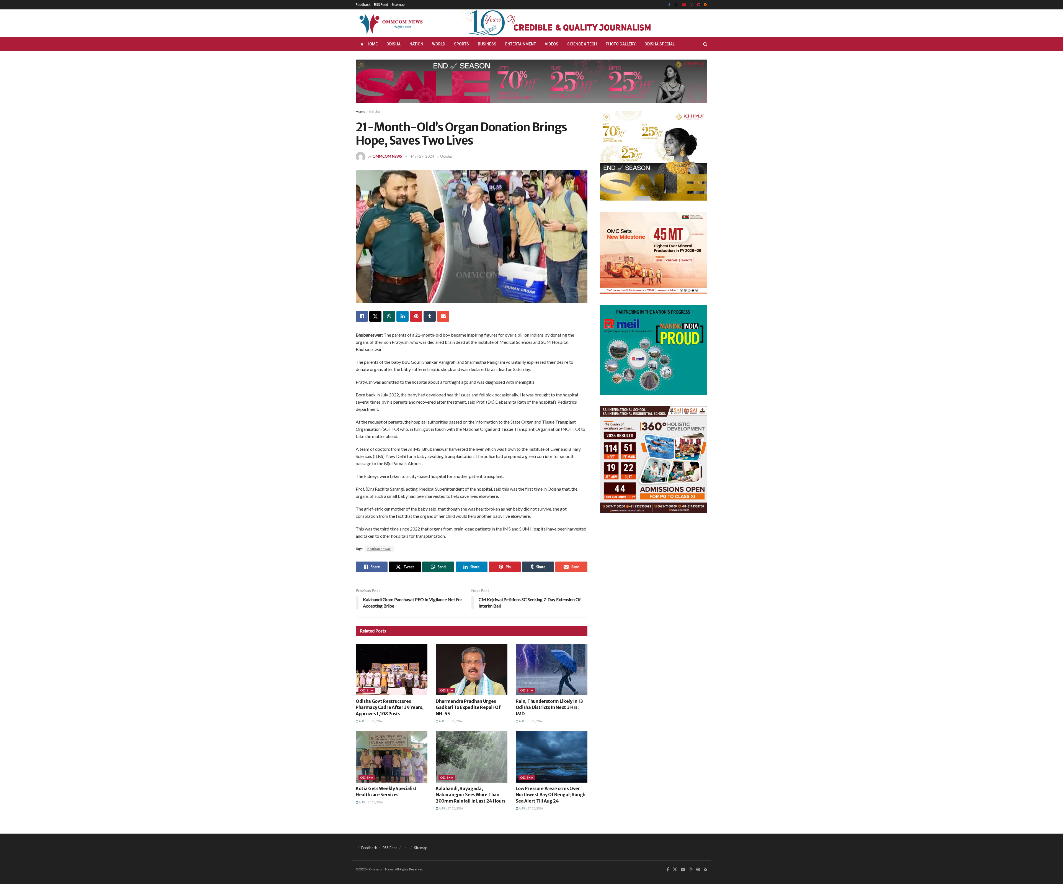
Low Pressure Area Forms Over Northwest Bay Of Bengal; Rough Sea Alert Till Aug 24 (550, 795)
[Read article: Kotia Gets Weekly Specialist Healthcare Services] (391, 757)
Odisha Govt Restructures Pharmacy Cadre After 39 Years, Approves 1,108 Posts (389, 707)
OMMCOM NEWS (387, 156)
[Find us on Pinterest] (698, 5)
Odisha (393, 44)
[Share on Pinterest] (416, 316)
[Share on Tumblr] (430, 316)
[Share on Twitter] (375, 316)
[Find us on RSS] (705, 5)
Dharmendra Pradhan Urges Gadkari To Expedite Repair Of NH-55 (468, 707)
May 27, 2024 (422, 156)
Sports (461, 44)
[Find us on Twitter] (676, 5)
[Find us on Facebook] (669, 5)
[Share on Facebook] (362, 316)
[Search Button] (705, 44)
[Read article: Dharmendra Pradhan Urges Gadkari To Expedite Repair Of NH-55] (471, 669)
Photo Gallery (621, 44)
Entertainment (520, 44)
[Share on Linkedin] (402, 316)
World (438, 44)
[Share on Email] (443, 316)
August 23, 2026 (370, 721)
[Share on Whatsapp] (389, 316)
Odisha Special (659, 44)
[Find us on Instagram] (691, 5)
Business (487, 44)
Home (372, 44)
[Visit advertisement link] (569, 23)
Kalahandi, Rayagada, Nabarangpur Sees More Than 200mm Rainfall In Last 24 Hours (470, 795)
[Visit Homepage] (390, 23)
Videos (551, 44)
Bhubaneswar (379, 549)
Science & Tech (582, 44)
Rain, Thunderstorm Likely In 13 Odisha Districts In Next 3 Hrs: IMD (549, 707)
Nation (416, 44)
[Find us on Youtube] (684, 5)
